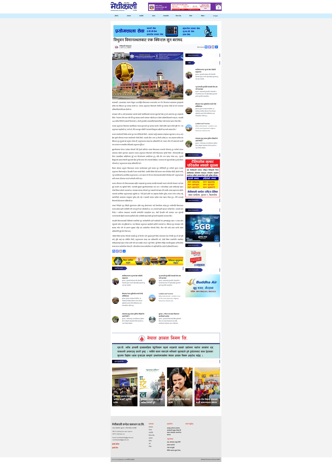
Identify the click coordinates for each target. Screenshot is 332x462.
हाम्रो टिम (115, 447)
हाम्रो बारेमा (115, 444)
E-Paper (215, 16)
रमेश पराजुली (170, 447)
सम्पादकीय (166, 16)
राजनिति (141, 16)
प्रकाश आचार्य (171, 445)
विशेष (190, 16)
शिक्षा (150, 446)
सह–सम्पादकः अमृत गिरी (174, 442)
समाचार (129, 16)
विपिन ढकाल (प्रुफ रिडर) (174, 450)
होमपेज (116, 16)
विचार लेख (178, 16)
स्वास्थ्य (151, 438)
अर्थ (149, 443)
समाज (153, 16)
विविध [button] (202, 16)
